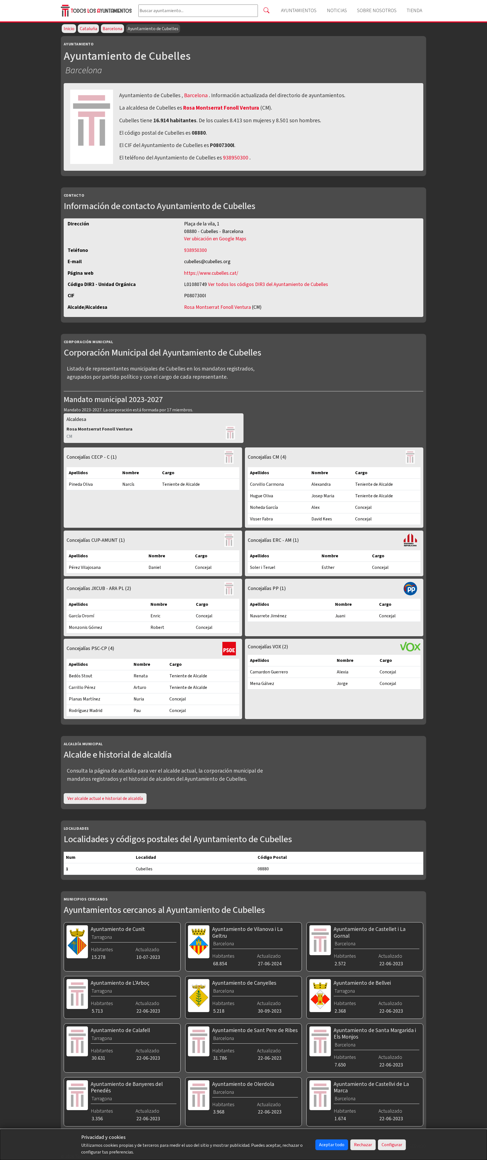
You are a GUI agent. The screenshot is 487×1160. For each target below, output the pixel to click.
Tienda (414, 10)
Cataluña (88, 29)
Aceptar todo (331, 1145)
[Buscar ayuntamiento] (266, 11)
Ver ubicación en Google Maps (215, 238)
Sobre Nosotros (377, 10)
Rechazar (363, 1145)
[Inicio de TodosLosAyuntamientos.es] (97, 11)
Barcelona (112, 29)
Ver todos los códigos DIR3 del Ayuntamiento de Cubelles (268, 284)
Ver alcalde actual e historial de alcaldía (105, 798)
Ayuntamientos (298, 10)
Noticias (337, 10)
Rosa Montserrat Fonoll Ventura (221, 108)
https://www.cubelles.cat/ (211, 273)
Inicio (69, 29)
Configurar (392, 1145)
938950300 (235, 158)
